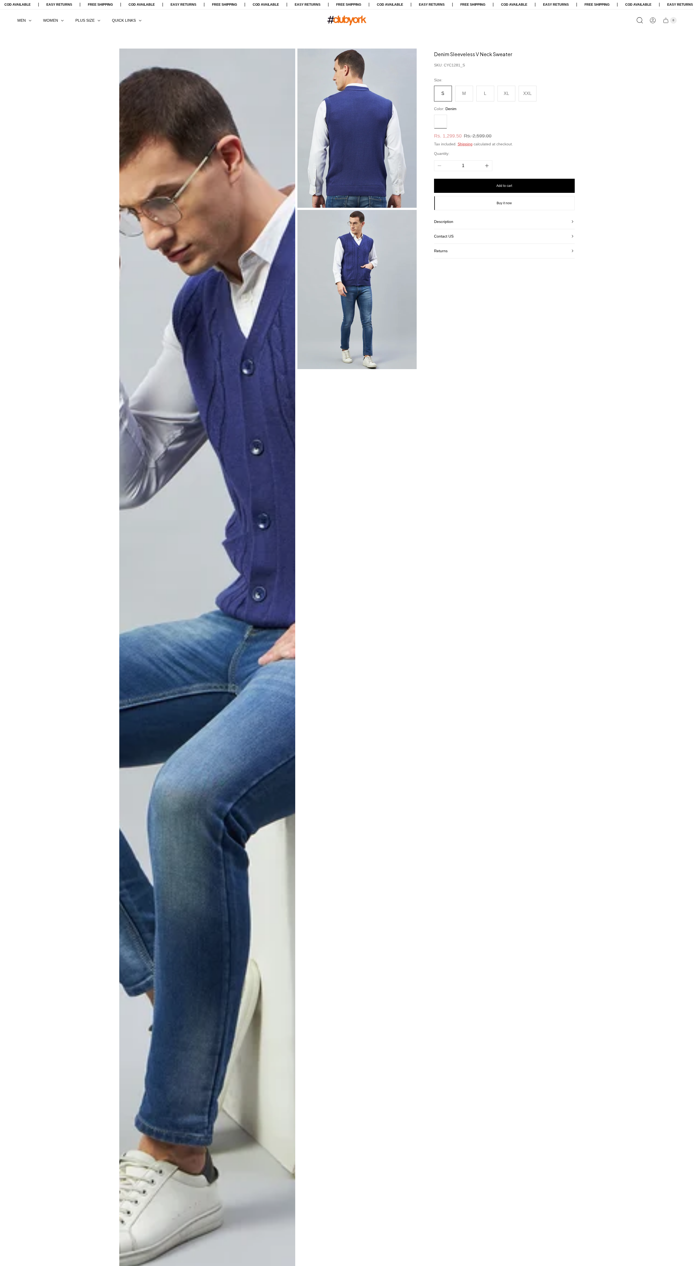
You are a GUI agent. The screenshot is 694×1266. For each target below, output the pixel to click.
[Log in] (653, 20)
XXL (527, 93)
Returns (441, 251)
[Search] (640, 20)
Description (443, 221)
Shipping (465, 144)
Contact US (444, 236)
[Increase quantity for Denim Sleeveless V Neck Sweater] (487, 166)
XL (506, 93)
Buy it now (504, 203)
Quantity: (441, 153)
